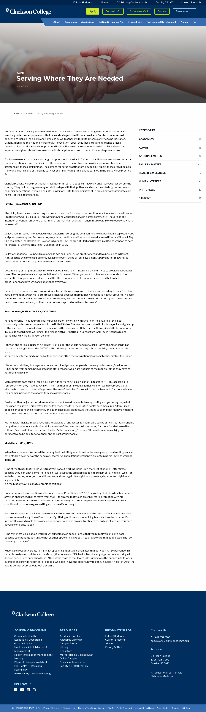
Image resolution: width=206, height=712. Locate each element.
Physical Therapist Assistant (30, 662)
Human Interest (170, 181)
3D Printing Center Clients (132, 2)
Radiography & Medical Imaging (32, 673)
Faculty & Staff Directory (74, 666)
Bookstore (66, 651)
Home (16, 113)
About (56, 22)
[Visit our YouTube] (22, 690)
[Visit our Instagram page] (34, 690)
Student (170, 198)
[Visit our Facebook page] (15, 690)
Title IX (110, 708)
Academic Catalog (70, 636)
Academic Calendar (71, 639)
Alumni (104, 2)
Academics (71, 22)
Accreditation (163, 708)
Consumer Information (73, 662)
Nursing (19, 658)
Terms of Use (69, 708)
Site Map (186, 708)
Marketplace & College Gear (76, 654)
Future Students (82, 2)
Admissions (87, 22)
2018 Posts (28, 113)
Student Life (135, 22)
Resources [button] (182, 11)
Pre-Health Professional (28, 666)
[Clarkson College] (28, 11)
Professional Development (161, 22)
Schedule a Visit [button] (139, 11)
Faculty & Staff (164, 2)
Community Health (25, 636)
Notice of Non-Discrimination (91, 708)
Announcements (170, 156)
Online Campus (68, 658)
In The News (170, 189)
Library (64, 647)
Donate (162, 11)
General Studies (23, 643)
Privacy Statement (51, 708)
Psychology (20, 669)
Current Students (191, 2)
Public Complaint (124, 708)
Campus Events (69, 643)
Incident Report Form (144, 708)
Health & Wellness (170, 173)
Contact (175, 708)
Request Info (113, 11)
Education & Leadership (28, 639)
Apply (92, 11)
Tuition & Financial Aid (110, 22)
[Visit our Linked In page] (28, 690)
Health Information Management (33, 654)
